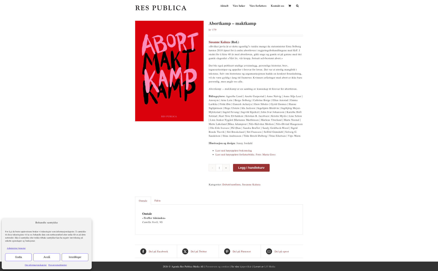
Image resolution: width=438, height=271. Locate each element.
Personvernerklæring (57, 264)
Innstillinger (75, 257)
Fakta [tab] (157, 200)
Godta (18, 257)
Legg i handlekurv (251, 167)
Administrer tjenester (16, 248)
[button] (297, 5)
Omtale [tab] (143, 200)
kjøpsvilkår (246, 266)
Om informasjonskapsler (36, 264)
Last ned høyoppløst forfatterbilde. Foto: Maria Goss (245, 154)
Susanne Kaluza (219, 42)
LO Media (270, 266)
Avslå (47, 257)
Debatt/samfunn (231, 184)
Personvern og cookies (217, 266)
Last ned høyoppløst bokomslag (234, 150)
